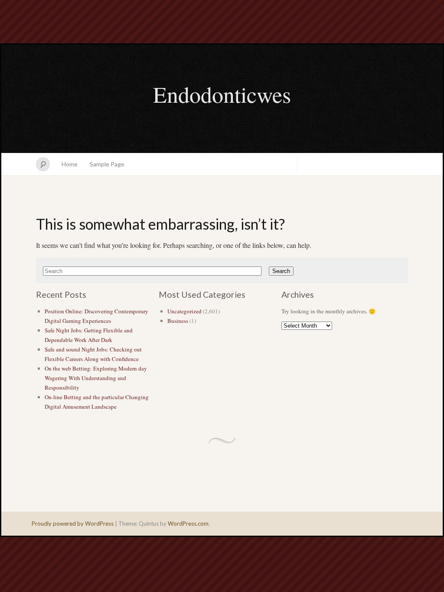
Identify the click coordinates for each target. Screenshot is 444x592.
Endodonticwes (222, 94)
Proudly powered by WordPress (73, 523)
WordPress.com (188, 523)
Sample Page (107, 164)
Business (177, 321)
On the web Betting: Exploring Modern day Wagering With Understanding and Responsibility (96, 377)
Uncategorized (184, 311)
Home (70, 164)
